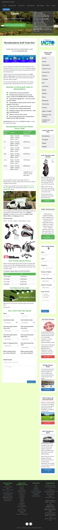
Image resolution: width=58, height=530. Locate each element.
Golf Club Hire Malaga (7, 493)
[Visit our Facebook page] (30, 523)
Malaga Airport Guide (8, 497)
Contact (36, 487)
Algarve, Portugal (46, 111)
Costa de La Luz (46, 68)
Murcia (44, 97)
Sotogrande (45, 100)
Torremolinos (45, 104)
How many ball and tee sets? (27, 344)
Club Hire (47, 200)
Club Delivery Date (8, 320)
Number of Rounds (46, 278)
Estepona (44, 75)
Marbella (44, 93)
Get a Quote (47, 356)
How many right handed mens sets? (10, 327)
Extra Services (45, 291)
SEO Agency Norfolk (36, 527)
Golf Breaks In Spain (8, 2)
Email (22, 313)
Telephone (44, 265)
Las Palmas (45, 86)
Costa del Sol (45, 72)
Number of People (46, 285)
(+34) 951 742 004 (41, 23)
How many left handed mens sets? (27, 327)
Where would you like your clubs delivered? (9, 352)
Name (5, 313)
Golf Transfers (48, 469)
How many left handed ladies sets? (27, 335)
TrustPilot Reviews (36, 496)
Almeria (44, 61)
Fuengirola (45, 79)
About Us (36, 488)
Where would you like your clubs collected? (27, 352)
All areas (44, 107)
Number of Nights (46, 272)
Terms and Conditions (36, 491)
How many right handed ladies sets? (10, 335)
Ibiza (43, 82)
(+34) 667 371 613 (38, 17)
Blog (36, 485)
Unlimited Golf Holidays (46, 120)
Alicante (44, 58)
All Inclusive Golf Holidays (46, 115)
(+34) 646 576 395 (41, 14)
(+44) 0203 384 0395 (42, 25)
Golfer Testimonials (7, 496)
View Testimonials (47, 237)
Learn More (47, 389)
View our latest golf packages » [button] (14, 25)
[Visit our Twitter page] (26, 523)
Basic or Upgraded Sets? (10, 343)
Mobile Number (7, 359)
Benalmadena (46, 65)
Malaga (44, 90)
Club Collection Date (26, 320)
